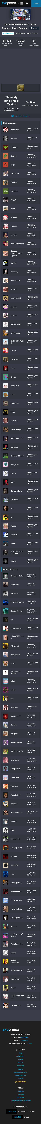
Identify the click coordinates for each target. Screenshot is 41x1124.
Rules (20, 1059)
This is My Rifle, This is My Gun (11, 100)
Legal (20, 1069)
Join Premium (20, 1082)
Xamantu (24, 1040)
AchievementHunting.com (20, 1101)
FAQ (20, 1053)
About (20, 1063)
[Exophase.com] (10, 3)
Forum (35, 33)
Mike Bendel (24, 1037)
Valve (30, 1044)
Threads (20, 1091)
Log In (36, 3)
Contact (20, 1066)
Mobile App (20, 1056)
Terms (20, 1079)
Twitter (20, 1094)
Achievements (8, 33)
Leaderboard (20, 33)
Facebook (20, 1098)
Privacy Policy (20, 1075)
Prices (29, 33)
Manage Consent (20, 1072)
